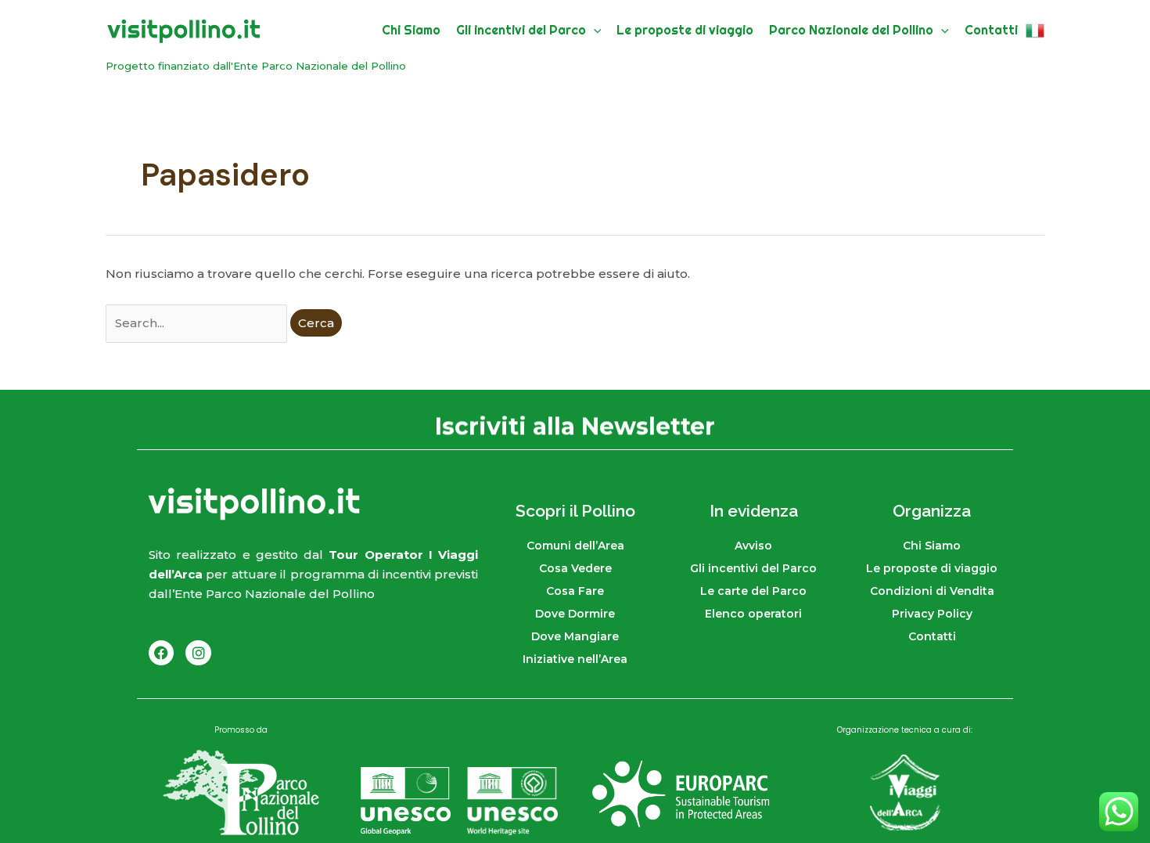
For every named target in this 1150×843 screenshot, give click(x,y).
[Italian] (1035, 30)
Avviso (753, 546)
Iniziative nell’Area (575, 659)
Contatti (932, 636)
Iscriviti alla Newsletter (575, 425)
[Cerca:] (198, 322)
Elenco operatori (753, 614)
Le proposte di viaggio (931, 568)
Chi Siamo (932, 546)
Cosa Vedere (575, 568)
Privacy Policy (932, 614)
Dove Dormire (575, 614)
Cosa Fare (575, 591)
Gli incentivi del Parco (753, 568)
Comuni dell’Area (575, 546)
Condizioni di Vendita (932, 591)
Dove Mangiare (575, 636)
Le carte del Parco (753, 591)
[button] (594, 30)
